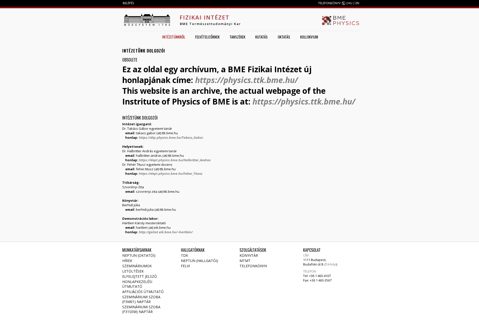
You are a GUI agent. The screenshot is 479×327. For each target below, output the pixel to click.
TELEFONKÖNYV (329, 3)
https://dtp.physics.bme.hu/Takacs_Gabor (171, 137)
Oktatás (284, 37)
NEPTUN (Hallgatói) (199, 260)
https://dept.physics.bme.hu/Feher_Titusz (170, 173)
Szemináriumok (137, 266)
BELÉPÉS (128, 3)
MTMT (245, 260)
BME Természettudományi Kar (210, 24)
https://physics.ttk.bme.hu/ (246, 79)
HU (350, 3)
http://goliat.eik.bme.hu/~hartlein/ (166, 232)
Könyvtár (249, 255)
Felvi (185, 266)
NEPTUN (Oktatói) (138, 255)
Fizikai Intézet (205, 17)
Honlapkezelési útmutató (137, 284)
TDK (184, 255)
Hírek (127, 260)
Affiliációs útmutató (143, 291)
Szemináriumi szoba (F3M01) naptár (141, 299)
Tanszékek (237, 37)
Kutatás (261, 37)
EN (357, 3)
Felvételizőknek (207, 37)
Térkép (331, 264)
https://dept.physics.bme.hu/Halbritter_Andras (175, 160)
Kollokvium (309, 37)
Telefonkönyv (253, 266)
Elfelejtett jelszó (139, 276)
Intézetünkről (173, 37)
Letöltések (133, 271)
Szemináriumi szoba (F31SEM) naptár (141, 309)
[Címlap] (147, 19)
